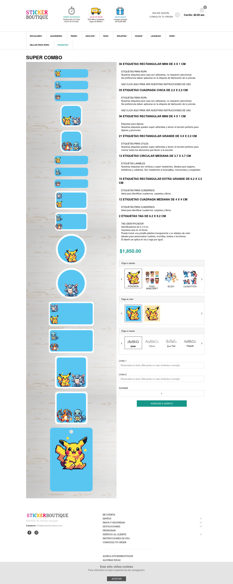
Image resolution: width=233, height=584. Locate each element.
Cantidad (123, 387)
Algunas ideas (112, 560)
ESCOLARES (36, 36)
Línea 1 (122, 360)
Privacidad (109, 530)
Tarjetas (121, 36)
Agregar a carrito (162, 403)
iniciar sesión (160, 13)
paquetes (63, 45)
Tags (105, 36)
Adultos (89, 36)
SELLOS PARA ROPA (39, 45)
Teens (74, 36)
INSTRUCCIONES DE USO (177, 84)
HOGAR (138, 36)
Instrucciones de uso (116, 538)
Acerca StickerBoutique (118, 556)
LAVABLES (156, 36)
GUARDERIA (56, 36)
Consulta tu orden (161, 17)
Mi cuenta (109, 514)
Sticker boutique (49, 520)
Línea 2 (122, 374)
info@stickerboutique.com (49, 525)
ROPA (172, 36)
